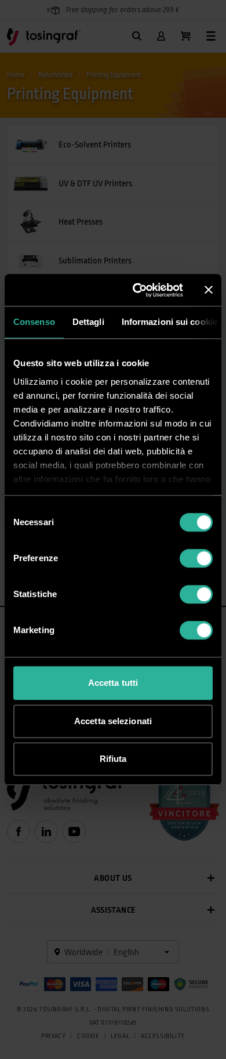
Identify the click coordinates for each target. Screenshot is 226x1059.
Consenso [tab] (34, 322)
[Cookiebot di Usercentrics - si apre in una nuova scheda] (137, 290)
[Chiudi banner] (209, 290)
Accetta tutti (113, 683)
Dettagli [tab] (88, 322)
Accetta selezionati (113, 721)
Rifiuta (113, 759)
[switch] (196, 558)
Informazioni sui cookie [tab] (169, 322)
